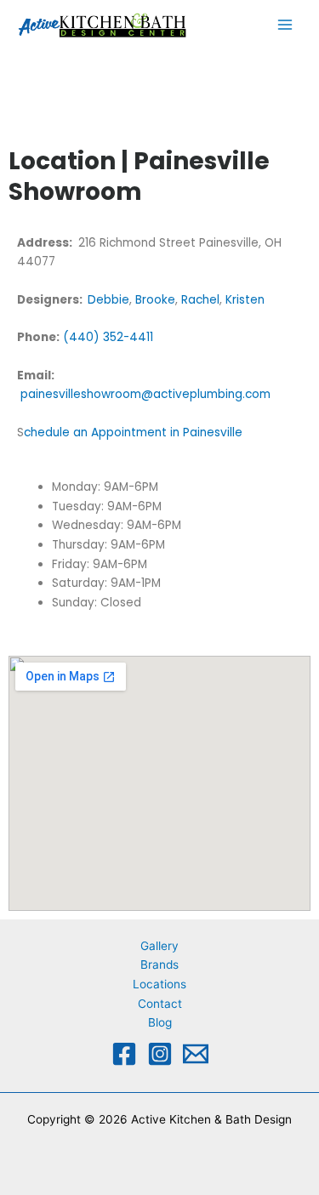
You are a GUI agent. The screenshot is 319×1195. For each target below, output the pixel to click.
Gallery (159, 946)
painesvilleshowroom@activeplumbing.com (144, 394)
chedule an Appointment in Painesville (135, 432)
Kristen (245, 300)
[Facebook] (124, 1054)
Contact (160, 1003)
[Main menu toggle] (285, 25)
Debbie (108, 300)
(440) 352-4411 (108, 337)
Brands (159, 964)
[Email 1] (195, 1054)
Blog (160, 1022)
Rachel (200, 300)
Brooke (155, 300)
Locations (159, 984)
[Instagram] (160, 1054)
